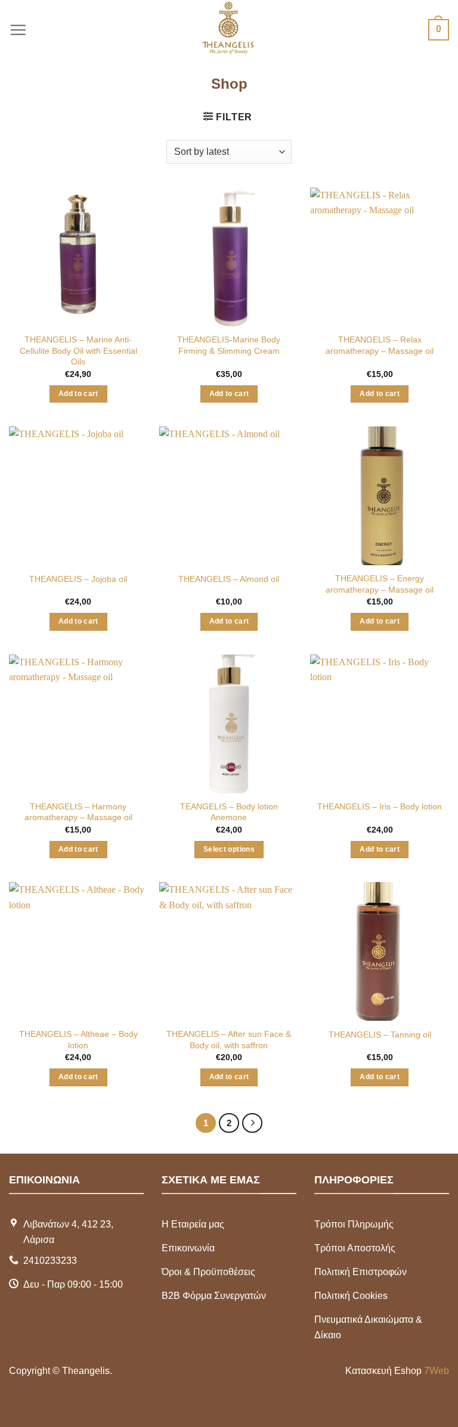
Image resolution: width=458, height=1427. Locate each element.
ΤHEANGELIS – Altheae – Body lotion (78, 1039)
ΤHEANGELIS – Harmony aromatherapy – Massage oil (78, 812)
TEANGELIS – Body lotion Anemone (229, 812)
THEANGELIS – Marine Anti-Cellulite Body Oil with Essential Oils (78, 350)
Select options (229, 849)
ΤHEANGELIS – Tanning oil (380, 1034)
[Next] (252, 1123)
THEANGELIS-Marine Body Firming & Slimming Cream (228, 345)
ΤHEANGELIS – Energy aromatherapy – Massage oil (380, 584)
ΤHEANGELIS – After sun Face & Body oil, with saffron (228, 1039)
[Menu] (18, 29)
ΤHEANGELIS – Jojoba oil (78, 579)
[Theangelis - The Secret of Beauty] (229, 30)
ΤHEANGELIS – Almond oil (228, 579)
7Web (436, 1371)
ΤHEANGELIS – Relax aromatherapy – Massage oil (380, 345)
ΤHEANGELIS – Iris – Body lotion (379, 806)
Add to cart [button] (78, 393)
